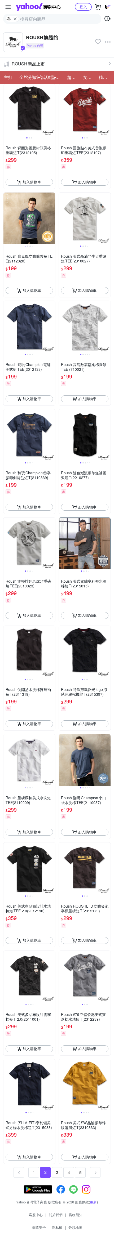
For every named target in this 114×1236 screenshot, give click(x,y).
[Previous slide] (6, 110)
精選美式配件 (105, 77)
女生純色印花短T (89, 77)
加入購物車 (32, 182)
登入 (83, 7)
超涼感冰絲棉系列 (73, 77)
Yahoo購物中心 (38, 7)
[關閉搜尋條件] (15, 18)
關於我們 (56, 1214)
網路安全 (39, 1227)
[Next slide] (51, 110)
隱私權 (57, 1227)
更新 (93, 1201)
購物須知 (75, 1214)
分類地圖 (75, 1227)
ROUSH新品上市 (28, 64)
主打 (8, 77)
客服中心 (36, 1214)
